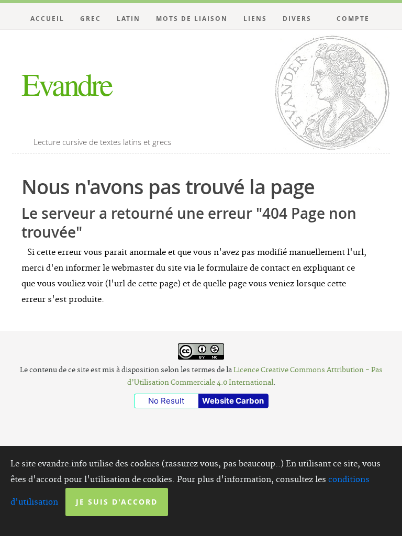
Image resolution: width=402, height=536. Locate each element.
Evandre (66, 84)
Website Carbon (233, 401)
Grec (90, 18)
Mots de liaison (192, 18)
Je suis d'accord (117, 502)
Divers (297, 18)
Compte (353, 18)
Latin (128, 18)
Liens (255, 18)
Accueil (47, 18)
